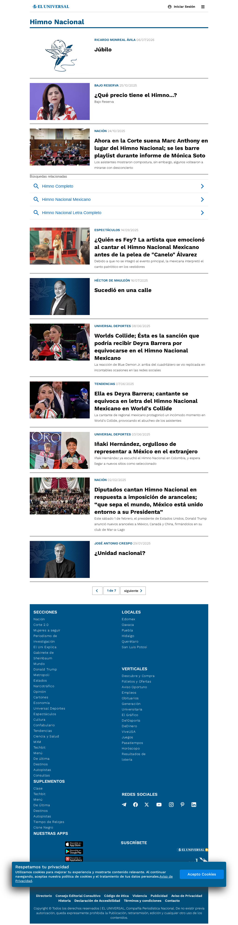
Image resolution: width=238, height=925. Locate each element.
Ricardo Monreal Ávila (115, 40)
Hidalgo (128, 636)
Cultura (39, 719)
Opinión (39, 691)
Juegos (127, 737)
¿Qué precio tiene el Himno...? (135, 95)
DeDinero (129, 726)
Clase (38, 788)
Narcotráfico (43, 686)
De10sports (131, 720)
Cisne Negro (43, 827)
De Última (41, 805)
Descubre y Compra (138, 676)
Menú (38, 753)
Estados (40, 680)
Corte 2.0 (41, 625)
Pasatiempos (132, 743)
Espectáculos (107, 230)
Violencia (139, 896)
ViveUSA (129, 731)
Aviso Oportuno (134, 687)
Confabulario (44, 725)
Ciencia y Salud (46, 736)
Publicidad (159, 896)
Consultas (41, 775)
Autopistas (42, 770)
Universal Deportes (112, 326)
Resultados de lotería (134, 756)
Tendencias (104, 384)
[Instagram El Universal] (171, 805)
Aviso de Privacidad (186, 896)
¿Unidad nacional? (119, 553)
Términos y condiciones (142, 900)
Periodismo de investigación (45, 638)
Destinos (40, 764)
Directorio (44, 896)
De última (41, 758)
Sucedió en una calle (123, 290)
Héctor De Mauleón (112, 280)
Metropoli (41, 675)
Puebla (127, 630)
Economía (41, 703)
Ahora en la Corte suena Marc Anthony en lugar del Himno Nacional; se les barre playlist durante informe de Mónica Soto (151, 148)
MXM (37, 742)
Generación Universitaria (132, 706)
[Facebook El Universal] (135, 805)
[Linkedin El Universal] (194, 805)
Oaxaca (128, 625)
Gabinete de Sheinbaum (43, 655)
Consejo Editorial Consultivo (78, 896)
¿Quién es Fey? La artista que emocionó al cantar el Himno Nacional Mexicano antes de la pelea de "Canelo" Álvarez (149, 247)
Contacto (172, 900)
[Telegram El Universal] (124, 805)
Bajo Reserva (106, 85)
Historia (64, 900)
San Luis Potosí (134, 647)
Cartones (40, 697)
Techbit (39, 747)
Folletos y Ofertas (136, 681)
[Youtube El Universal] (159, 805)
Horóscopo (131, 748)
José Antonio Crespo (113, 543)
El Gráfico (130, 715)
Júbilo (103, 49)
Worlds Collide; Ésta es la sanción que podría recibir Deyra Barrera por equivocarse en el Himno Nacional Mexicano (146, 346)
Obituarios (130, 698)
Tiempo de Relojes (48, 822)
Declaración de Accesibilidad (97, 900)
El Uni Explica (45, 647)
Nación (100, 131)
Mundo (39, 664)
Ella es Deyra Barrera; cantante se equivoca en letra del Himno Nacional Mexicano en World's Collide (146, 401)
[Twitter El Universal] (146, 805)
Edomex (128, 619)
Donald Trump (45, 669)
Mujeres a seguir (46, 630)
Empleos (129, 692)
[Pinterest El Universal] (182, 805)
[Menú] (203, 6)
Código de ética (116, 896)
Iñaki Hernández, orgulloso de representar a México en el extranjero (146, 448)
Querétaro (130, 641)
